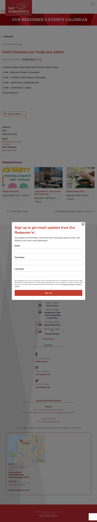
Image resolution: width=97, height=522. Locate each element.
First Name (19, 257)
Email (17, 246)
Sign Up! (48, 292)
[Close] (83, 224)
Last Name (19, 269)
